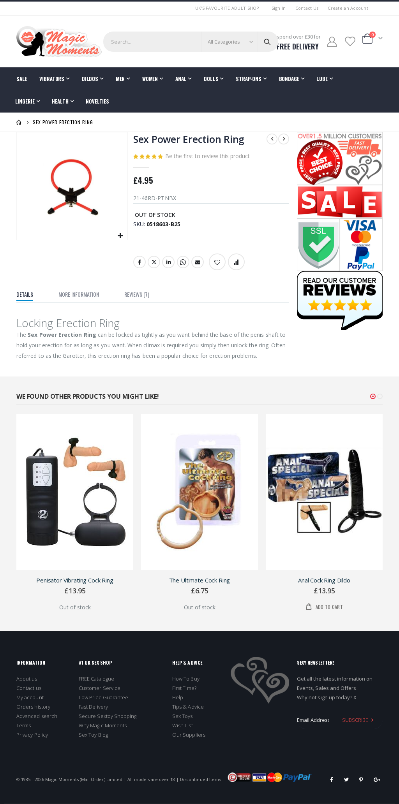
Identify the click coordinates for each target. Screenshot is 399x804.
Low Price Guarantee (103, 697)
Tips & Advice (188, 706)
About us (26, 678)
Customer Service (99, 687)
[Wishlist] (349, 41)
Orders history (33, 706)
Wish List (182, 725)
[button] (120, 236)
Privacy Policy (32, 734)
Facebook (139, 262)
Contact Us (307, 8)
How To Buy (186, 678)
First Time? (184, 687)
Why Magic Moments (103, 725)
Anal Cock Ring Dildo (324, 580)
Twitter (154, 262)
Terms (23, 725)
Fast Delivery (93, 706)
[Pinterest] (361, 779)
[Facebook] (331, 779)
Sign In (279, 8)
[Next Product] (283, 139)
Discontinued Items (200, 779)
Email (197, 262)
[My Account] (332, 42)
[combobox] (190, 42)
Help (177, 697)
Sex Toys (182, 716)
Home (19, 122)
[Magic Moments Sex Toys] (59, 41)
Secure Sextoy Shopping (107, 716)
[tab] (30, 295)
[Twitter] (346, 779)
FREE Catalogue (96, 678)
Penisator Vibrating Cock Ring (74, 580)
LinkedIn (168, 262)
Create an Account (348, 8)
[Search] (267, 42)
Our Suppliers (188, 734)
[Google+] (376, 779)
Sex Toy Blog (93, 734)
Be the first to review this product (207, 156)
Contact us (28, 687)
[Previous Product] (272, 139)
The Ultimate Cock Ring (199, 580)
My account (30, 697)
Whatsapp (183, 262)
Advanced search (36, 716)
